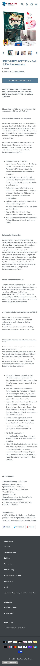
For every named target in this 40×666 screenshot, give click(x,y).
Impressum (8, 581)
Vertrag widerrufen (9, 663)
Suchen (7, 546)
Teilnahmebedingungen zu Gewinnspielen (20, 593)
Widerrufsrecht (10, 564)
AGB (6, 587)
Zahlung (7, 558)
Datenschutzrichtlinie (12, 575)
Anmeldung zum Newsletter (14, 628)
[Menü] (36, 4)
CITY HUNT (8, 613)
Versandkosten (19, 72)
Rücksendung (9, 570)
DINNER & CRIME (10, 607)
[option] (10, 53)
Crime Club (16, 659)
